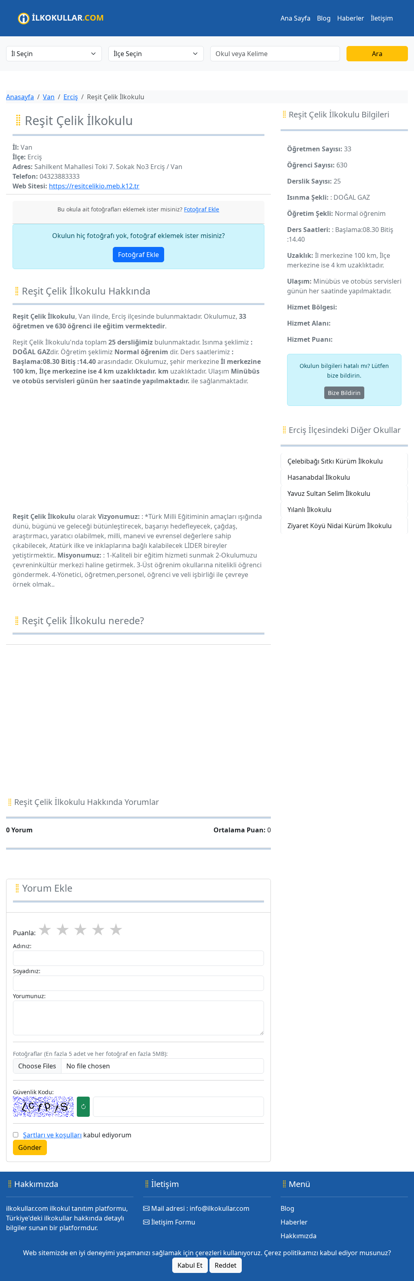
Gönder (30, 1147)
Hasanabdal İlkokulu (318, 477)
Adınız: (22, 946)
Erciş (70, 96)
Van (49, 96)
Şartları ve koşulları (52, 1135)
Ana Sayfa (295, 18)
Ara (377, 53)
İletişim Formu (172, 1222)
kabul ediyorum (77, 1135)
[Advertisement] (138, 448)
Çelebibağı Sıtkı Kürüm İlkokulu (335, 461)
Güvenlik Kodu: (33, 1092)
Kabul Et (190, 1265)
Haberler (350, 18)
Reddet (226, 1265)
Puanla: (24, 932)
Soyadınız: (26, 971)
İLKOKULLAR (67, 17)
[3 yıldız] (80, 930)
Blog (324, 18)
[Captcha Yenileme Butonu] (83, 1107)
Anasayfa (20, 96)
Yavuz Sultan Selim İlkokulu (328, 493)
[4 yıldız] (98, 930)
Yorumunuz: (29, 996)
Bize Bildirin (344, 393)
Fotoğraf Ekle (138, 254)
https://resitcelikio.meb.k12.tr (94, 186)
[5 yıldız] (116, 930)
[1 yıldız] (45, 930)
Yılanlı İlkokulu (309, 509)
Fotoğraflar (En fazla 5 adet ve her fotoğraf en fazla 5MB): (90, 1053)
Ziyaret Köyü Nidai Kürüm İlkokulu (339, 525)
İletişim (382, 18)
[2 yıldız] (62, 930)
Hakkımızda (299, 1235)
